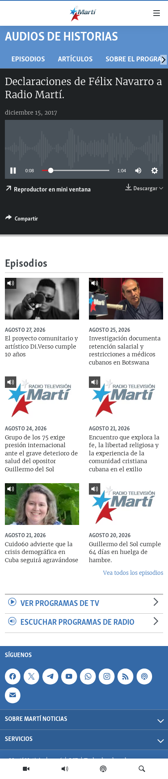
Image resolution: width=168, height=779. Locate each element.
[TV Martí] (26, 769)
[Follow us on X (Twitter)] (31, 676)
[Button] (21, 220)
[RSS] (125, 676)
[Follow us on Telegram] (50, 676)
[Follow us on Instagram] (106, 676)
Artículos (75, 59)
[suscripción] (12, 695)
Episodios (28, 59)
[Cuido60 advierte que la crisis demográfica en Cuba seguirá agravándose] (42, 504)
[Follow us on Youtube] (69, 676)
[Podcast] (103, 769)
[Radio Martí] (65, 769)
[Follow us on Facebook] (12, 676)
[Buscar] (142, 769)
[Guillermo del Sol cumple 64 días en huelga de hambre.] (126, 504)
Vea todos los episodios (133, 573)
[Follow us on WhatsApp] (87, 676)
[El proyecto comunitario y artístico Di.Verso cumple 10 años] (42, 299)
